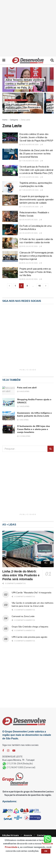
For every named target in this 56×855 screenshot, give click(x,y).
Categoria (14, 120)
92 (39, 286)
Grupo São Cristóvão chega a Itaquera (30, 626)
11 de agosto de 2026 (29, 190)
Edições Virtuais (10, 835)
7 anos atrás (24, 406)
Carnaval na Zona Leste (23, 616)
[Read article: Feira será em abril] (8, 390)
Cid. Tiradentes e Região (16, 100)
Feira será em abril (27, 387)
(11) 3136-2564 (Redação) (20, 763)
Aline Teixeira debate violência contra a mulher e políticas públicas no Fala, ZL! (24, 83)
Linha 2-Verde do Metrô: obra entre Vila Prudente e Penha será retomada (21, 575)
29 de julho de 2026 (29, 246)
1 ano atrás (23, 420)
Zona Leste (25, 120)
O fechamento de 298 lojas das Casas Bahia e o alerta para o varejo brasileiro (33, 429)
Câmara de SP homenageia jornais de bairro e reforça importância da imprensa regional (36, 255)
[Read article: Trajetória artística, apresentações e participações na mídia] (10, 186)
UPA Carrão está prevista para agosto (29, 637)
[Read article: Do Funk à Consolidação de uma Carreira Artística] (10, 229)
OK (45, 851)
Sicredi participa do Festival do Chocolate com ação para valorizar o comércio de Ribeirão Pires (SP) (36, 169)
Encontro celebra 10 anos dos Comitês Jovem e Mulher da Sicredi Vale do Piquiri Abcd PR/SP (36, 137)
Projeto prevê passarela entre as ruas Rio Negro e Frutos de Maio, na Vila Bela (35, 272)
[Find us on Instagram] (8, 750)
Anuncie (28, 835)
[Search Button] (52, 60)
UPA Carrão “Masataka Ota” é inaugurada (31, 592)
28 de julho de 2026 (29, 263)
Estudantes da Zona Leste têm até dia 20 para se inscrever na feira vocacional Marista (36, 153)
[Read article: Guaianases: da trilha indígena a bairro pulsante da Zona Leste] (8, 415)
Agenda (50, 100)
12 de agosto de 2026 (29, 177)
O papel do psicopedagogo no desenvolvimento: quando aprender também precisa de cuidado (36, 199)
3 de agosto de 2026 (29, 233)
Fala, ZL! (9, 75)
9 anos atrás (24, 391)
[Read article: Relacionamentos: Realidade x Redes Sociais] (10, 216)
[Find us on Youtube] (13, 750)
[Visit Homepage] (28, 60)
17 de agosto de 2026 (29, 161)
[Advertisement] (28, 28)
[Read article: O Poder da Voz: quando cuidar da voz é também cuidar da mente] (10, 243)
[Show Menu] (3, 60)
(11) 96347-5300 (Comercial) (21, 767)
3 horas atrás (24, 436)
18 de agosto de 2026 (29, 144)
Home (4, 120)
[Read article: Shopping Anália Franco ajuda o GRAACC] (8, 402)
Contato (41, 835)
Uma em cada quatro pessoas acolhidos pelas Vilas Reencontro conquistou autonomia (22, 107)
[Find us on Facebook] (3, 750)
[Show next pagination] (46, 285)
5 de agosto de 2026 (29, 220)
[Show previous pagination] (9, 285)
